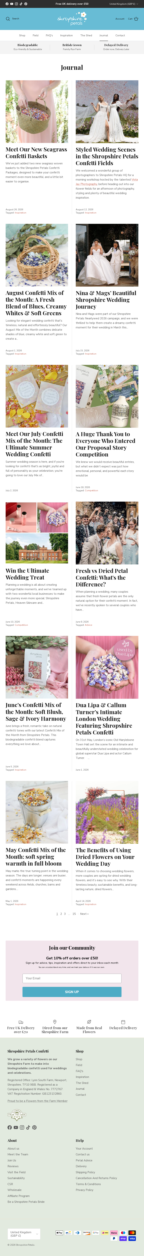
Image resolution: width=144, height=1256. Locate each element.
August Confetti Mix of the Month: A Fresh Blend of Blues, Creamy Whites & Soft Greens (36, 303)
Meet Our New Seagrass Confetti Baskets (36, 152)
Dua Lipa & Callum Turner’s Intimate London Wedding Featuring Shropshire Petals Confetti (104, 718)
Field (35, 35)
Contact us (83, 1154)
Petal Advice (84, 1160)
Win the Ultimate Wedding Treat (27, 573)
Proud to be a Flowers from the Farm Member (38, 1101)
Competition (91, 490)
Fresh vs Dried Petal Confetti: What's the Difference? (102, 577)
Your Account (84, 1148)
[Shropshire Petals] (72, 19)
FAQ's (49, 35)
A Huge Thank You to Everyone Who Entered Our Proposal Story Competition (105, 444)
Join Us (12, 1160)
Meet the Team (18, 1154)
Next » (84, 914)
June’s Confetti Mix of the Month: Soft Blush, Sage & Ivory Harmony (36, 711)
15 (74, 914)
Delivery (81, 1166)
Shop (22, 35)
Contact (120, 35)
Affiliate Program (19, 1196)
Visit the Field (17, 1172)
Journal (104, 35)
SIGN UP (72, 992)
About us (13, 1148)
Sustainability (16, 1178)
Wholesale (15, 1190)
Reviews (13, 1166)
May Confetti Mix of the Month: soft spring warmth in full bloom (36, 856)
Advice (88, 624)
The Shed (86, 35)
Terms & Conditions (88, 1184)
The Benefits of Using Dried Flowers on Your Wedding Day (105, 856)
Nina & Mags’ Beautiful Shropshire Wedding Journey (106, 299)
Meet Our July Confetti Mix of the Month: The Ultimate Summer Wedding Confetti (34, 444)
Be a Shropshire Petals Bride (26, 1202)
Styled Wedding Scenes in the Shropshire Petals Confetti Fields (107, 156)
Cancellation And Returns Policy (96, 1178)
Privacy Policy (84, 1190)
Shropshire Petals (25, 1244)
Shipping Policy (85, 1172)
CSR (10, 1184)
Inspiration (66, 35)
